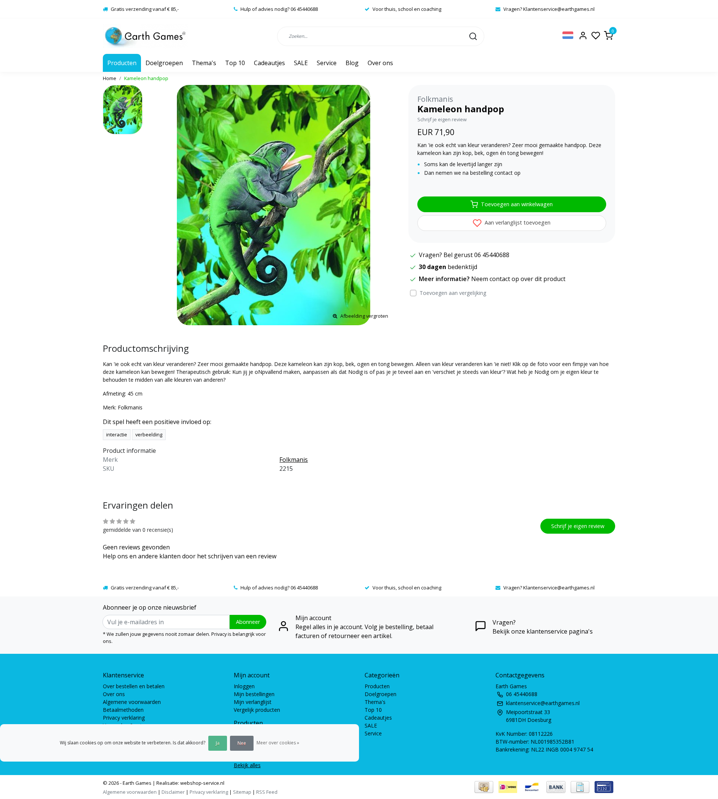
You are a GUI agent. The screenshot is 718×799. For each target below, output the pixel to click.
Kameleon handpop (146, 78)
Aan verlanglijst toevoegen (516, 222)
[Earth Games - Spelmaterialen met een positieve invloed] (145, 36)
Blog (352, 63)
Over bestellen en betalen (134, 686)
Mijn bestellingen (254, 694)
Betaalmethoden (123, 709)
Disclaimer (173, 792)
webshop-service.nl (201, 783)
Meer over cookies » (278, 742)
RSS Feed (266, 792)
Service (327, 63)
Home (109, 78)
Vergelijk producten (257, 709)
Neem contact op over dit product (518, 279)
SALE (301, 63)
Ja (218, 743)
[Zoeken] (473, 36)
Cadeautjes (269, 63)
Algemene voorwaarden (132, 701)
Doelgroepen (164, 63)
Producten (121, 63)
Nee (241, 743)
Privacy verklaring (124, 717)
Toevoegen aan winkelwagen (517, 204)
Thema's (204, 63)
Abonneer (248, 621)
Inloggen (244, 686)
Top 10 (235, 63)
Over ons (380, 63)
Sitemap (242, 792)
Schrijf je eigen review (442, 119)
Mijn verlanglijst (252, 701)
